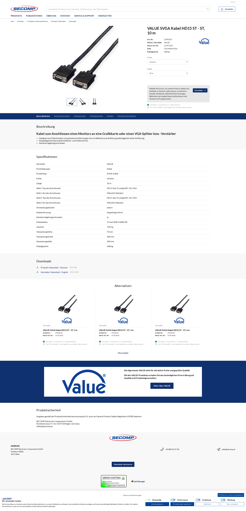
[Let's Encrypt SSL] (138, 481)
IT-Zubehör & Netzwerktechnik (37, 21)
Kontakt (65, 15)
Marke (110, 116)
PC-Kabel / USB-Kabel (58, 21)
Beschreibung (43, 116)
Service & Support (84, 15)
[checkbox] (148, 500)
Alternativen (96, 116)
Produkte (16, 15)
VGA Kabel (72, 21)
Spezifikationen (62, 116)
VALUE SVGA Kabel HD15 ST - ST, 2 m (60, 330)
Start (12, 21)
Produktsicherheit (126, 116)
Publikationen (34, 15)
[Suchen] (207, 9)
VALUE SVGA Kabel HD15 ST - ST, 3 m (116, 330)
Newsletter (104, 15)
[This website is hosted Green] (114, 481)
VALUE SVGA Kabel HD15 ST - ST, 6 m (172, 330)
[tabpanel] (83, 61)
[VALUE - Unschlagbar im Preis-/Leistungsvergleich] (84, 382)
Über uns (51, 15)
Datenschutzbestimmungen (132, 495)
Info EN (232, 2)
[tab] (72, 102)
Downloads (80, 116)
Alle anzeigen (123, 353)
